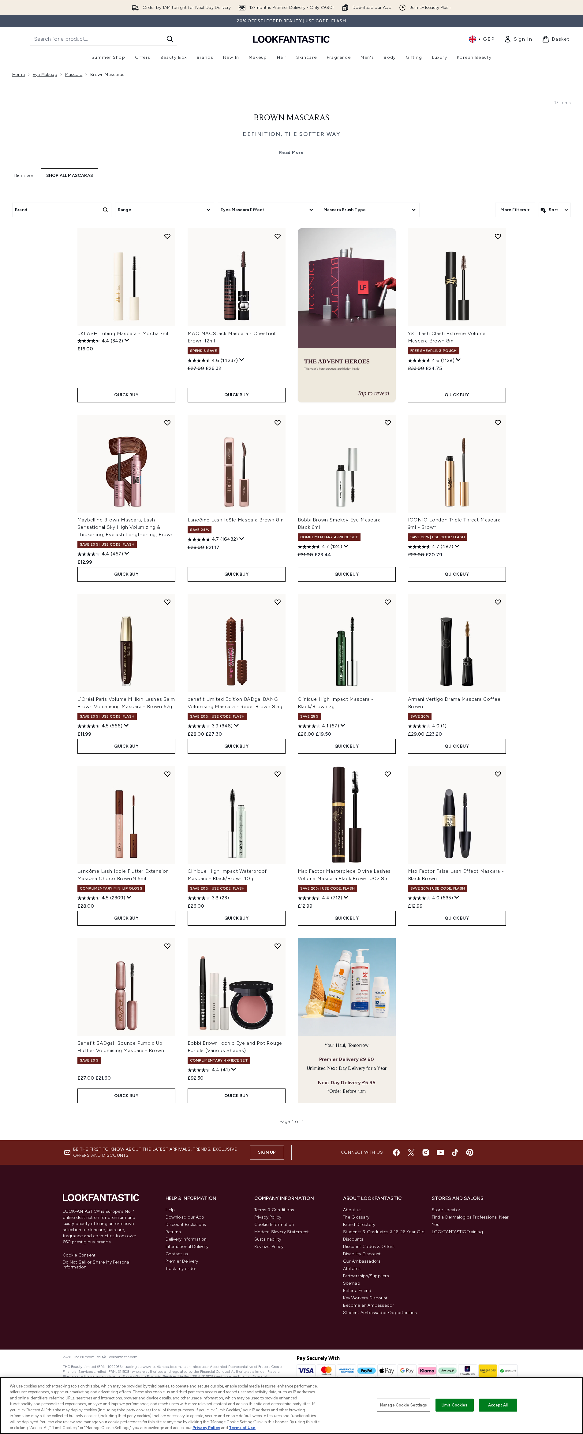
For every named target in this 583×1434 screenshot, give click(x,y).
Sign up (267, 1152)
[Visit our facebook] (396, 1152)
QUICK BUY (126, 395)
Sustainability (268, 1239)
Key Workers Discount (365, 1298)
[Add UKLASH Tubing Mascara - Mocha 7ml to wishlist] (167, 236)
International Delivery (187, 1246)
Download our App (185, 1217)
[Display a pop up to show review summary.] (127, 340)
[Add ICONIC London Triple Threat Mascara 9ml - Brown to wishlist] (498, 422)
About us (352, 1209)
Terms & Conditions (274, 1209)
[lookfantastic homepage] (291, 39)
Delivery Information (186, 1239)
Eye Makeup (45, 74)
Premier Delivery (182, 1261)
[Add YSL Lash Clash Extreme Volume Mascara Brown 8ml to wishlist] (498, 236)
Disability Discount (362, 1254)
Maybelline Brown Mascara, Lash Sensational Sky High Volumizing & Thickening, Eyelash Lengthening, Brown (125, 527)
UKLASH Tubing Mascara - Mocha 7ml (122, 333)
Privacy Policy (268, 1217)
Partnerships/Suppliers (366, 1276)
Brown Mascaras (291, 118)
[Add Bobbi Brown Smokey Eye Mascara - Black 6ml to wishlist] (387, 422)
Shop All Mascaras (69, 175)
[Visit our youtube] (440, 1152)
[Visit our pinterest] (469, 1152)
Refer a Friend (357, 1290)
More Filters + (515, 209)
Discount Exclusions (186, 1224)
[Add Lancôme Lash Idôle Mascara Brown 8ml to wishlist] (277, 422)
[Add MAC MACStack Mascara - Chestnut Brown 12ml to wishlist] (277, 236)
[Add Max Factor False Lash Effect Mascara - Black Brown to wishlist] (498, 774)
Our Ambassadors (362, 1261)
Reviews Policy (269, 1246)
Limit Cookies (455, 1405)
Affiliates (352, 1268)
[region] (291, 1405)
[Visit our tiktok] (455, 1152)
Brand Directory (359, 1224)
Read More (291, 152)
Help (170, 1209)
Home (18, 74)
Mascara (73, 74)
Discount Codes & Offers (369, 1246)
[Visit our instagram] (425, 1152)
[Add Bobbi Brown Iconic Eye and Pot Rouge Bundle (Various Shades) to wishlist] (277, 946)
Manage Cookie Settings (403, 1405)
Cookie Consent (79, 1255)
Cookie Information (274, 1224)
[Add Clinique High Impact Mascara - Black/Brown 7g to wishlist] (387, 602)
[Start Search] (170, 39)
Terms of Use (242, 1427)
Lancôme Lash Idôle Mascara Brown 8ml (236, 520)
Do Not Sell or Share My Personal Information (96, 1265)
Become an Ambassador (368, 1305)
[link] (518, 39)
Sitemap (351, 1283)
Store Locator (446, 1209)
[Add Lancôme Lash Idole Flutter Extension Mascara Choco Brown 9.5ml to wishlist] (167, 774)
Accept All (498, 1405)
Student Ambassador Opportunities (380, 1312)
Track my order (181, 1268)
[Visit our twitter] (411, 1152)
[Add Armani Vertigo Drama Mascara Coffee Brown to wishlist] (498, 602)
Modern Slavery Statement (281, 1231)
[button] (347, 315)
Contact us (177, 1254)
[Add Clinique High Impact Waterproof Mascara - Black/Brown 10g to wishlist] (277, 774)
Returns (173, 1231)
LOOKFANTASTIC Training (457, 1231)
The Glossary (356, 1217)
